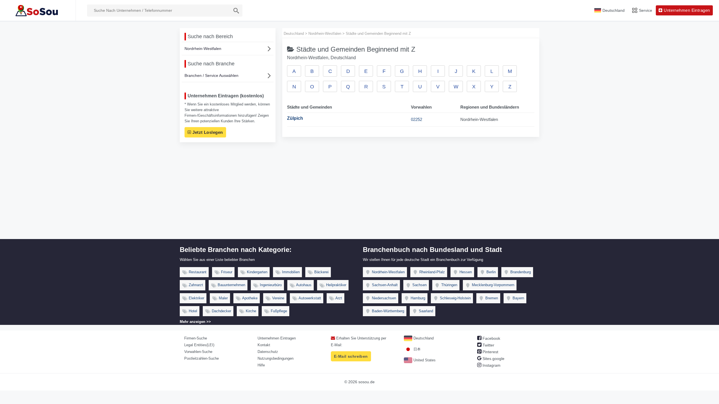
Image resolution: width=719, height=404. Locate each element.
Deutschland (423, 338)
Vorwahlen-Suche (198, 352)
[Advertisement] (359, 197)
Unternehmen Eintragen (277, 338)
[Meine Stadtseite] (38, 10)
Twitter (487, 345)
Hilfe (261, 365)
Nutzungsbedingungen (275, 358)
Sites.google (492, 358)
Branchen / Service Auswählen (211, 75)
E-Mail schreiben (351, 356)
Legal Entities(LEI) (199, 345)
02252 (416, 119)
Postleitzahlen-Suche (201, 358)
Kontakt (264, 345)
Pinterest (489, 352)
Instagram (490, 365)
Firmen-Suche (195, 338)
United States (424, 360)
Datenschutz (268, 352)
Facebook (490, 338)
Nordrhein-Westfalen (203, 48)
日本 (416, 349)
